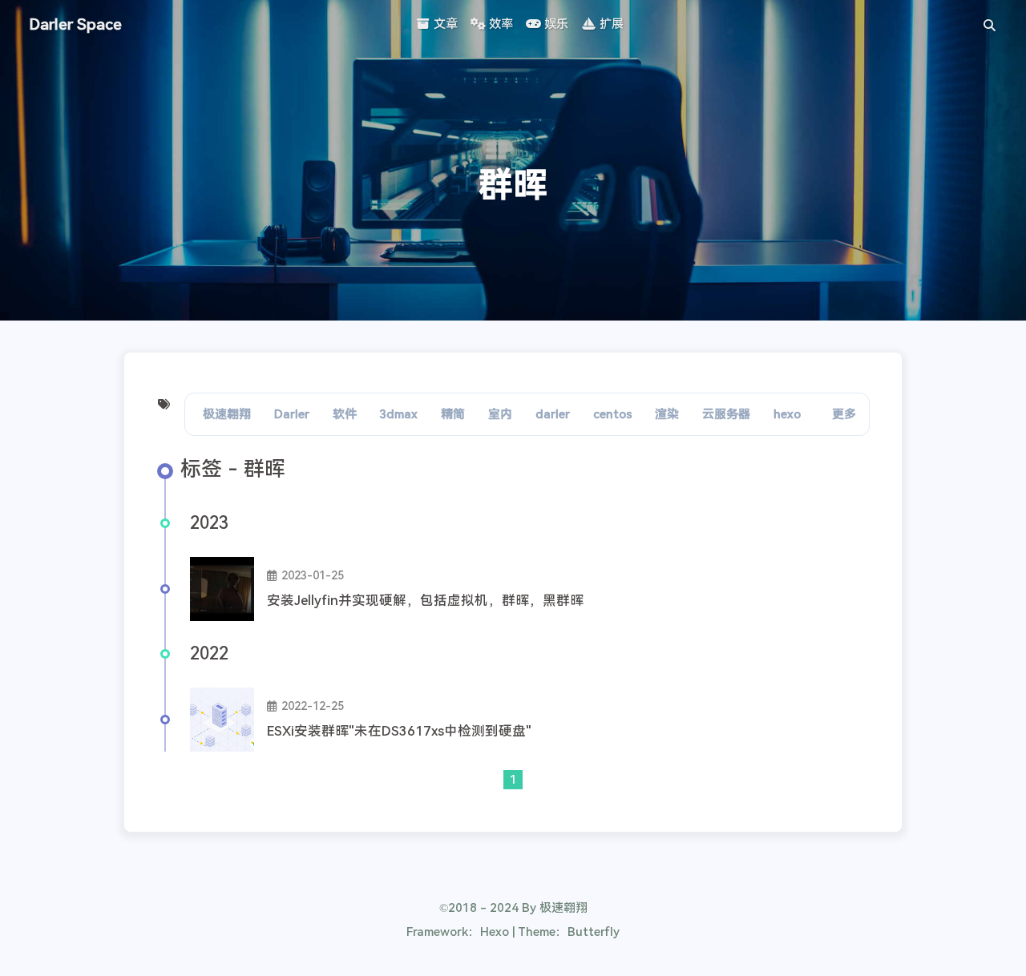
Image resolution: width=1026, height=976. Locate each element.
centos (612, 414)
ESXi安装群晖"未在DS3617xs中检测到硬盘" (399, 731)
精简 (453, 414)
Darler (291, 414)
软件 (345, 414)
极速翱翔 (227, 414)
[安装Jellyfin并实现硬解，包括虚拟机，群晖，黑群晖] (222, 589)
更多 (844, 414)
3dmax (398, 414)
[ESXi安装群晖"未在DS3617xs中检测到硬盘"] (222, 720)
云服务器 (726, 414)
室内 (500, 414)
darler (552, 414)
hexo (787, 414)
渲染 (667, 414)
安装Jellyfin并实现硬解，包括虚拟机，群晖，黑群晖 (425, 600)
